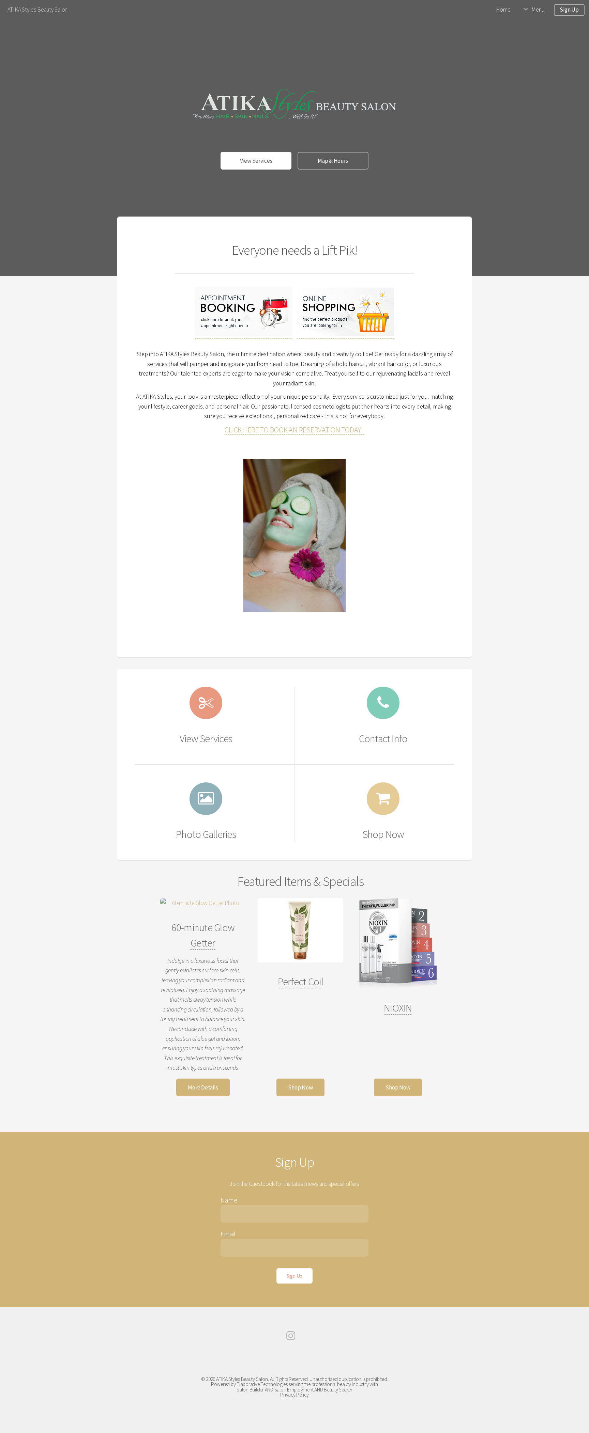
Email (228, 1234)
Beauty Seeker (338, 1389)
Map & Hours (333, 160)
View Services (256, 160)
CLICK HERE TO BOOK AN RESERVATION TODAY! (294, 429)
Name (229, 1200)
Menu (537, 9)
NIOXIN (398, 1007)
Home (503, 9)
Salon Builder (250, 1389)
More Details (203, 1087)
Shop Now (300, 1087)
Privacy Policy (294, 1394)
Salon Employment (294, 1389)
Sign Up (569, 9)
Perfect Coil (300, 981)
